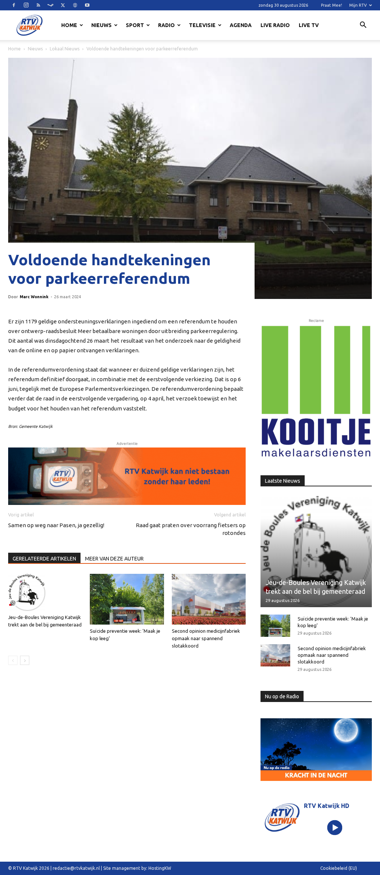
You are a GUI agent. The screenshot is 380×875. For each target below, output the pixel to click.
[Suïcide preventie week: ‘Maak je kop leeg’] (127, 599)
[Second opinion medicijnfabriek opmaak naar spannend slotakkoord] (209, 599)
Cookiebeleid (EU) (338, 868)
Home (69, 25)
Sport (135, 25)
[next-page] (24, 660)
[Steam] (50, 5)
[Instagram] (26, 5)
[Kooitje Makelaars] (316, 392)
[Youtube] (87, 5)
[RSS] (38, 5)
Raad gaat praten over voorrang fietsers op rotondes (191, 529)
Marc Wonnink (34, 297)
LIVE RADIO (275, 25)
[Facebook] (13, 5)
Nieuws (101, 25)
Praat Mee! (331, 5)
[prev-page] (12, 660)
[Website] (75, 5)
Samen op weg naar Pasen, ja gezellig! (56, 525)
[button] (363, 26)
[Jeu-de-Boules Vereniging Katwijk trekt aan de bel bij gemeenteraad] (45, 592)
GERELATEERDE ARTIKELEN (44, 559)
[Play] (334, 827)
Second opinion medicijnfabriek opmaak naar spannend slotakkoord (206, 638)
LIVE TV (309, 25)
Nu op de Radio (282, 696)
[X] (62, 5)
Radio (166, 25)
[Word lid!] (127, 476)
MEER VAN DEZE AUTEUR (114, 559)
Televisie (202, 25)
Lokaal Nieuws (64, 48)
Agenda (241, 25)
